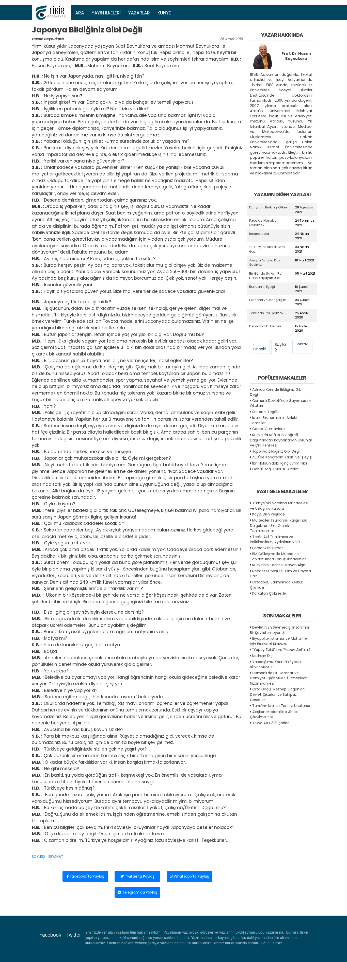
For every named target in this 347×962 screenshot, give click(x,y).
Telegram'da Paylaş (139, 892)
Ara (79, 13)
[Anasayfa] (51, 12)
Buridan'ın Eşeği (262, 286)
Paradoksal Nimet (267, 547)
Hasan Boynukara (48, 39)
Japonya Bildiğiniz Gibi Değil (276, 451)
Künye (164, 13)
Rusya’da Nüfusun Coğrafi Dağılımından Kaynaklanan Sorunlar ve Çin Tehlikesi (281, 440)
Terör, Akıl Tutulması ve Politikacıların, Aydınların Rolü (275, 539)
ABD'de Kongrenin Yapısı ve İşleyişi (282, 457)
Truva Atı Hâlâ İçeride (271, 722)
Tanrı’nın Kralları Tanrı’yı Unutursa (281, 705)
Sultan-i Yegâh (265, 411)
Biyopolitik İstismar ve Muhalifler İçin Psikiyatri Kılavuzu (279, 641)
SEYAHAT (55, 856)
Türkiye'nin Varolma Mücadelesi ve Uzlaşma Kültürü (279, 506)
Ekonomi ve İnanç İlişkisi (268, 300)
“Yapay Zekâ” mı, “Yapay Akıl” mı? (281, 649)
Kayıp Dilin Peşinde (268, 514)
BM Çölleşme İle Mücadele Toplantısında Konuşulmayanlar (278, 556)
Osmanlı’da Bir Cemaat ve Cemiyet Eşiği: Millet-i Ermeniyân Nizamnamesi (279, 678)
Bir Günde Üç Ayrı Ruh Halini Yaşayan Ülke (266, 275)
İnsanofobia (259, 233)
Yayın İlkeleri (106, 13)
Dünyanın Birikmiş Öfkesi (268, 207)
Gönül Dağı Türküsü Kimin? (275, 469)
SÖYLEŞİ (38, 856)
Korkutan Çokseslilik (269, 593)
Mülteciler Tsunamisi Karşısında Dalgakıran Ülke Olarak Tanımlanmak (278, 525)
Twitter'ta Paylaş (139, 876)
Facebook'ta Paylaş (86, 876)
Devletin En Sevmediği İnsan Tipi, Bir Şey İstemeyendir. (280, 630)
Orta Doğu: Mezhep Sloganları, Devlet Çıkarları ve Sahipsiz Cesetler (277, 694)
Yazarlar (139, 13)
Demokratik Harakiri (265, 326)
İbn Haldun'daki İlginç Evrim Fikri (279, 463)
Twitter (73, 934)
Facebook (50, 934)
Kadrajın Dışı (262, 655)
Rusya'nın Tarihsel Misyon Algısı (279, 564)
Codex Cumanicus (268, 428)
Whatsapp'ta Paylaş (191, 876)
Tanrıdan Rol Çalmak (266, 313)
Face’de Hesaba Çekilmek (263, 222)
